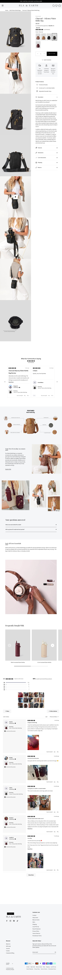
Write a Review (54, 711)
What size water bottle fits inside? (13, 524)
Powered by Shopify (10, 969)
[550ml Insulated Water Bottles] (17, 645)
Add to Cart (52, 53)
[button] (43, 29)
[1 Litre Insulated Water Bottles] (44, 645)
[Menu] (2, 5)
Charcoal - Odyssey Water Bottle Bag (44, 391)
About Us (8, 944)
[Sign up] (55, 952)
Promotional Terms (37, 935)
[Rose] (38, 37)
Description (40, 97)
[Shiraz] (38, 45)
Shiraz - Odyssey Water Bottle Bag (15, 728)
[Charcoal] (54, 37)
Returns (40, 167)
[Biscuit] (43, 37)
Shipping (40, 162)
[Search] (53, 5)
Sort (46, 716)
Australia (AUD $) (7, 964)
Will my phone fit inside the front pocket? (15, 529)
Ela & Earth (38, 16)
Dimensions (40, 152)
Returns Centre (36, 920)
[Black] (49, 37)
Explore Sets (8, 469)
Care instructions (42, 157)
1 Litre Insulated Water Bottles (44, 662)
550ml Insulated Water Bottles (18, 662)
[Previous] (5, 382)
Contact (34, 915)
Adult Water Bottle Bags (15, 10)
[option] (31, 422)
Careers (8, 950)
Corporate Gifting (10, 953)
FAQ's (34, 922)
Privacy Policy (36, 931)
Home (6, 10)
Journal (8, 948)
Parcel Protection (37, 929)
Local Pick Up (36, 926)
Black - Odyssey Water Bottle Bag (19, 391)
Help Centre (35, 917)
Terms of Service (36, 933)
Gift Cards (8, 946)
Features (40, 147)
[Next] (57, 382)
